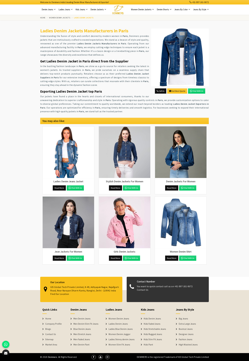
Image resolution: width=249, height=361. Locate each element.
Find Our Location (59, 294)
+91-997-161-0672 (200, 2)
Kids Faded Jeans (152, 324)
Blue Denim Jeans (82, 329)
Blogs (48, 329)
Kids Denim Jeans (152, 319)
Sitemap (49, 339)
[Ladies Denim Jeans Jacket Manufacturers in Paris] (68, 152)
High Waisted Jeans (188, 345)
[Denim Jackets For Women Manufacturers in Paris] (180, 152)
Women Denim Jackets (141, 9)
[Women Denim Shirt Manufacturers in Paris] (180, 222)
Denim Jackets (97, 9)
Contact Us (142, 289)
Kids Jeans (81, 9)
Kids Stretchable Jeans (155, 329)
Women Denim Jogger (119, 334)
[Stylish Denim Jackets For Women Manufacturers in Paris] (124, 152)
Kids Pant (148, 345)
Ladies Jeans (65, 9)
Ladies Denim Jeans (118, 324)
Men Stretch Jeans (82, 334)
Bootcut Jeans (186, 329)
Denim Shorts (163, 9)
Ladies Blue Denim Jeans (121, 329)
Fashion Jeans (185, 339)
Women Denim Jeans (119, 319)
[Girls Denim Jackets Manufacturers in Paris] (124, 222)
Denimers (52, 357)
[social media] (94, 357)
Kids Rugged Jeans (153, 334)
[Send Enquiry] (180, 57)
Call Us (161, 91)
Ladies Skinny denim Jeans (122, 339)
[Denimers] (117, 9)
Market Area (51, 345)
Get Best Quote (178, 91)
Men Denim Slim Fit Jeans (85, 324)
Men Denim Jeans (81, 319)
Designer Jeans (186, 334)
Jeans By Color (181, 9)
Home (42, 17)
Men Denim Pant (81, 345)
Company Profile (53, 324)
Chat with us (198, 91)
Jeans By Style (200, 9)
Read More (59, 188)
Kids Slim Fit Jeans (153, 339)
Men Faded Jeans (81, 339)
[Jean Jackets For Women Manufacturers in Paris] (68, 222)
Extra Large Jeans (187, 324)
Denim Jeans (48, 9)
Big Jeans (183, 319)
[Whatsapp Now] (5, 344)
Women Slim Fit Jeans (119, 345)
